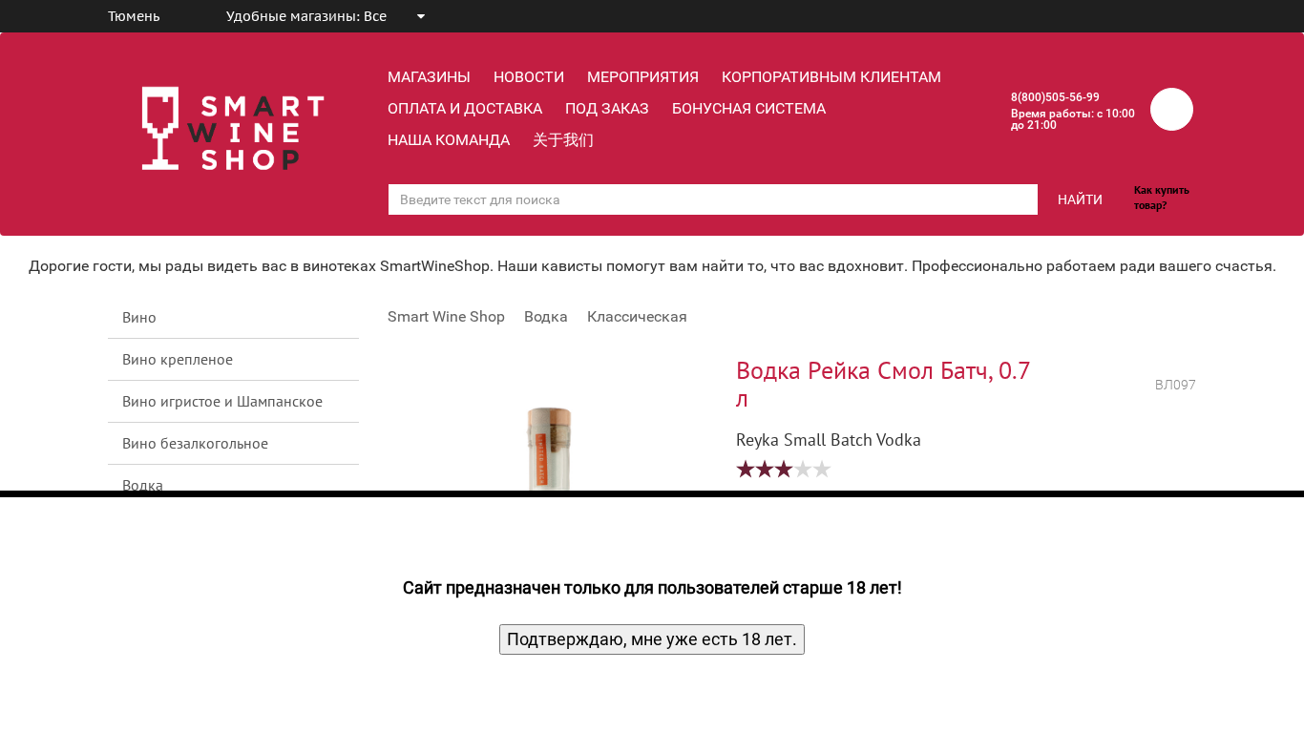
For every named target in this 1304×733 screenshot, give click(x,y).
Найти (1080, 199)
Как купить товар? (1161, 197)
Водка (142, 484)
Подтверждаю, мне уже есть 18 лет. (652, 639)
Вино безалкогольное (195, 442)
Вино (139, 316)
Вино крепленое (177, 358)
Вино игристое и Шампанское (222, 400)
